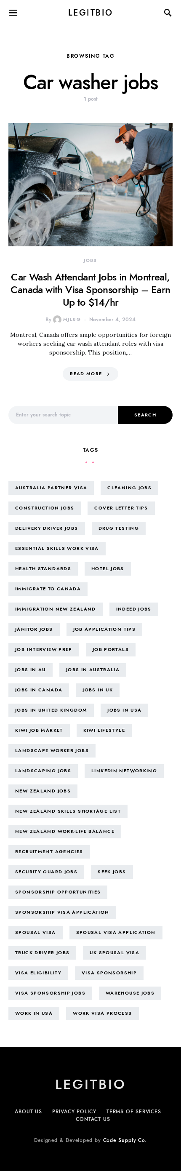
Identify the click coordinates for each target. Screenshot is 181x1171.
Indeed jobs (134, 609)
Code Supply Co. (125, 1140)
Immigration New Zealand (55, 609)
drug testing (118, 528)
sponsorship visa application (62, 912)
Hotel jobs (107, 568)
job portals (111, 649)
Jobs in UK (98, 690)
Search (145, 415)
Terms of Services (133, 1111)
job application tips (104, 629)
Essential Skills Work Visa (57, 548)
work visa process (102, 1013)
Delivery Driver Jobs (46, 528)
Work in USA (34, 1013)
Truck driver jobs (42, 953)
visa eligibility (38, 973)
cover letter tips (121, 508)
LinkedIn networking (124, 771)
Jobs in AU (30, 670)
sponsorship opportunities (58, 892)
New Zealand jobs (43, 791)
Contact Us (93, 1119)
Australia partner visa (51, 488)
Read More (86, 374)
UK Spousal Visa (114, 953)
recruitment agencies (49, 851)
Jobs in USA (124, 710)
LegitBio (90, 13)
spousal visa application (116, 932)
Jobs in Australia (93, 670)
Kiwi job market (39, 730)
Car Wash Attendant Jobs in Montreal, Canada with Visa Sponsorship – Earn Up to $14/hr (90, 289)
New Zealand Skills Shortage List (68, 811)
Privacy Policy (74, 1111)
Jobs (90, 260)
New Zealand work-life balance (64, 831)
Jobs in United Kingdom (51, 710)
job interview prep (43, 649)
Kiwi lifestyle (104, 730)
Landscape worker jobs (52, 750)
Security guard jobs (46, 872)
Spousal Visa (35, 932)
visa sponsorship (109, 973)
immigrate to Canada (48, 589)
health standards (43, 568)
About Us (28, 1111)
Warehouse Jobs (130, 993)
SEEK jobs (112, 872)
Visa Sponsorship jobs (50, 993)
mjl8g (72, 319)
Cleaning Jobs (129, 488)
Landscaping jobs (43, 771)
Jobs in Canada (38, 690)
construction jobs (44, 508)
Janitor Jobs (34, 629)
